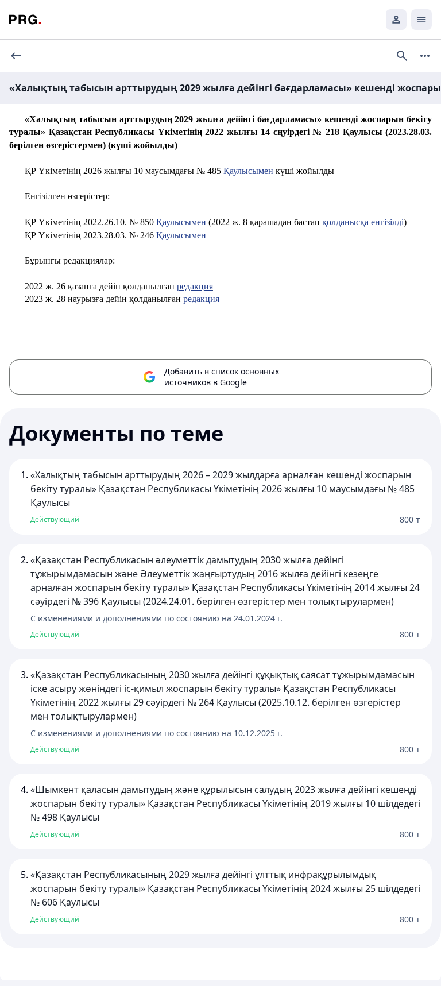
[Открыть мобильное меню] (421, 19)
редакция (195, 286)
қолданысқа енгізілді (363, 222)
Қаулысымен (248, 171)
